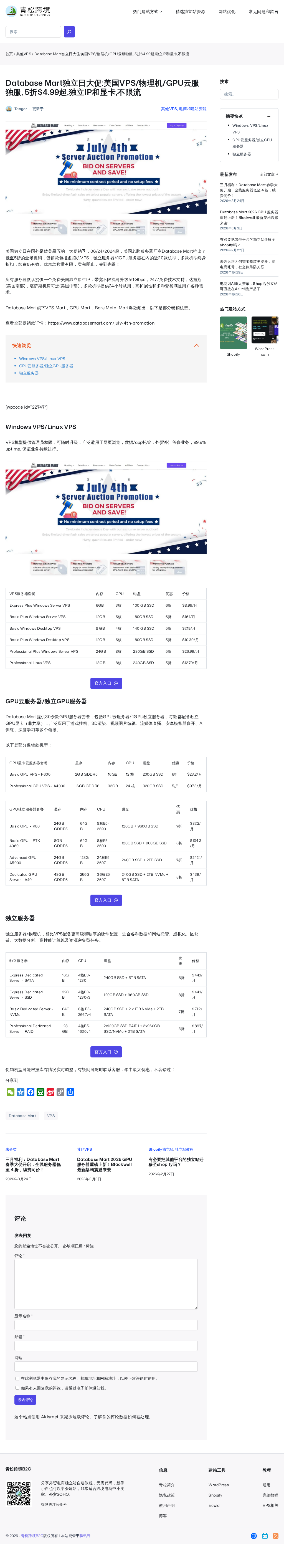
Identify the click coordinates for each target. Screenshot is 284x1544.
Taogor (20, 108)
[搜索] (69, 31)
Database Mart (177, 251)
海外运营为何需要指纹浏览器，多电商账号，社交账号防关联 (247, 264)
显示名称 (23, 1315)
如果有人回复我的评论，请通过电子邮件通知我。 (64, 1388)
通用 (267, 1484)
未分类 (11, 1149)
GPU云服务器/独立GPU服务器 (46, 365)
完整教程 (270, 1495)
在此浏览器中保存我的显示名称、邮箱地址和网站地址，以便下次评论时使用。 (90, 1378)
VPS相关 (271, 1505)
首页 (9, 53)
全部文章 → (269, 174)
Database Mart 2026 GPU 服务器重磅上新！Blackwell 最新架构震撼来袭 (104, 1164)
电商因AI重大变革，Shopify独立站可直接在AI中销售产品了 (249, 286)
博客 (163, 1515)
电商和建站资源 (193, 108)
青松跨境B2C (32, 1535)
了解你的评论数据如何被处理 (121, 1417)
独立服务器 (29, 373)
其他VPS (23, 53)
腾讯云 (84, 1535)
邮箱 (19, 1336)
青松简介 (167, 1484)
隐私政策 (167, 1495)
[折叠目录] (196, 345)
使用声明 (167, 1505)
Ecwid (214, 1505)
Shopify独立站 (161, 1149)
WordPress (219, 1484)
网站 (18, 1357)
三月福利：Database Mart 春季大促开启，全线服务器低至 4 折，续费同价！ (33, 1164)
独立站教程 (184, 1149)
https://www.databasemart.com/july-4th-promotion (101, 323)
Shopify (215, 1495)
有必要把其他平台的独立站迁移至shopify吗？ (176, 1162)
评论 (19, 1255)
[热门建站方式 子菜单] (160, 11)
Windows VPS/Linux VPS (42, 358)
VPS (51, 1115)
